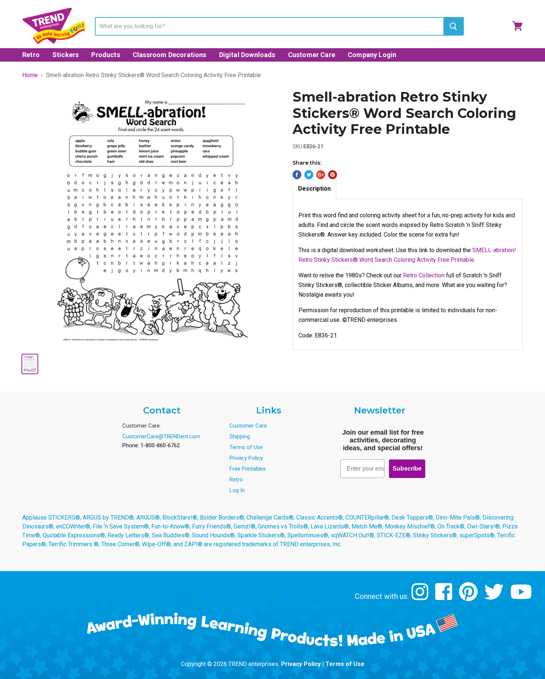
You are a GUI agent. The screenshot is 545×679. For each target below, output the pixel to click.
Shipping (239, 436)
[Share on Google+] (320, 174)
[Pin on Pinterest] (332, 174)
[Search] (453, 26)
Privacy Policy (246, 458)
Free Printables (247, 468)
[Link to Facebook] (444, 597)
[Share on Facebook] (297, 174)
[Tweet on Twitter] (308, 174)
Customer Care (311, 55)
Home (30, 75)
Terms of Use (246, 447)
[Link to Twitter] (494, 597)
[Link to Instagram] (421, 597)
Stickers (65, 55)
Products (105, 55)
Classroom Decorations (170, 55)
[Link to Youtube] (522, 597)
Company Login (372, 55)
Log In (237, 490)
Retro (31, 55)
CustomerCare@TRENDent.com (161, 436)
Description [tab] (314, 188)
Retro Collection (424, 275)
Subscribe (407, 468)
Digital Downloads (247, 55)
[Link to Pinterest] (469, 597)
